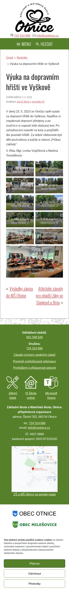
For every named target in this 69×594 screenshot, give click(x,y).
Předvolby (35, 583)
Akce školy (23, 102)
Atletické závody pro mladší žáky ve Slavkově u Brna (49, 295)
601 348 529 (34, 337)
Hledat (46, 43)
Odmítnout (34, 573)
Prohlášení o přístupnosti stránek (34, 367)
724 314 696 (22, 35)
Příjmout (34, 563)
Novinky (22, 57)
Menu (26, 43)
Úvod (9, 57)
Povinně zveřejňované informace (34, 361)
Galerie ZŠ (37, 102)
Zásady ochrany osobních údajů (34, 354)
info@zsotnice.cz (47, 35)
